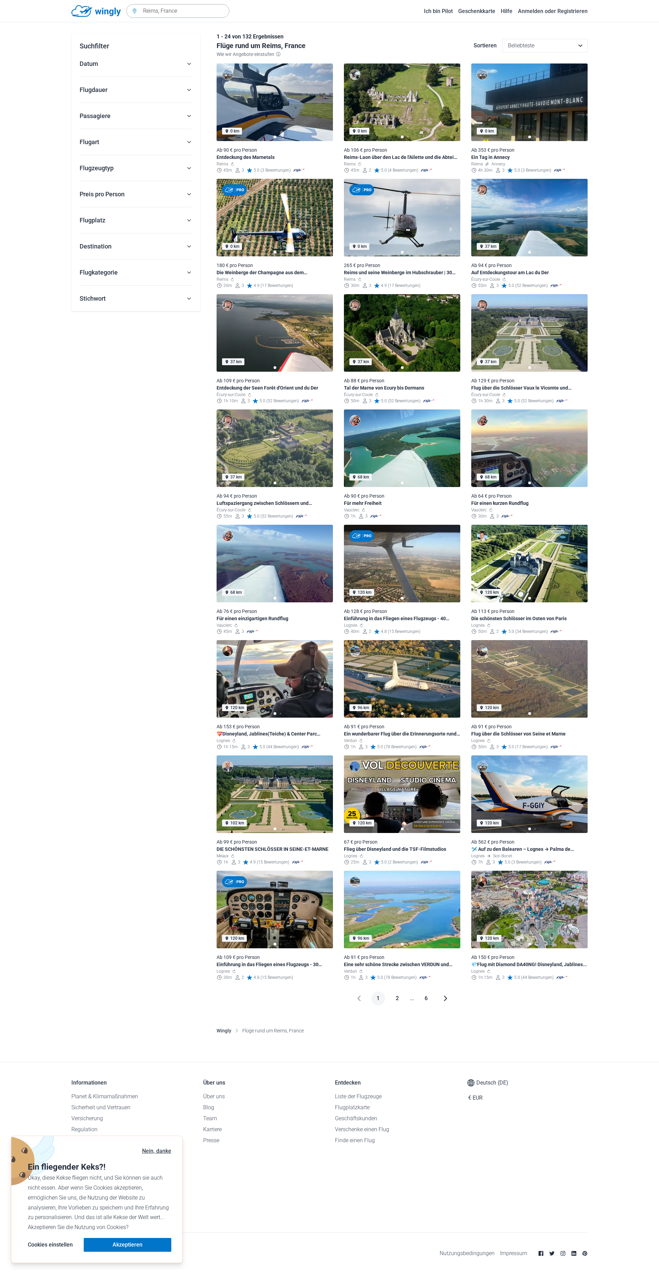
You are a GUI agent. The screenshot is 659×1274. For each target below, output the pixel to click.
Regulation (84, 1129)
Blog (208, 1107)
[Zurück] (359, 998)
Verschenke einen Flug (362, 1129)
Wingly (224, 1030)
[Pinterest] (585, 1253)
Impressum (513, 1253)
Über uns (214, 1096)
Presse (211, 1140)
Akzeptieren (127, 1244)
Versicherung (87, 1118)
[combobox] (177, 11)
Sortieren (485, 45)
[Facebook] (541, 1253)
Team (210, 1118)
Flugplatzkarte (352, 1107)
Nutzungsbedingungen (467, 1253)
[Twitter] (552, 1253)
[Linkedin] (574, 1253)
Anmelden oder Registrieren (553, 11)
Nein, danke (156, 1151)
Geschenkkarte (476, 11)
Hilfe (506, 11)
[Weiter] (445, 998)
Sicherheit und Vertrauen (100, 1107)
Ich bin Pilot (438, 11)
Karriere (212, 1129)
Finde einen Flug (355, 1140)
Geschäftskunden (356, 1118)
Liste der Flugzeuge (358, 1096)
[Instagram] (563, 1253)
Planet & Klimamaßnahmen (104, 1096)
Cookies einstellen (50, 1244)
